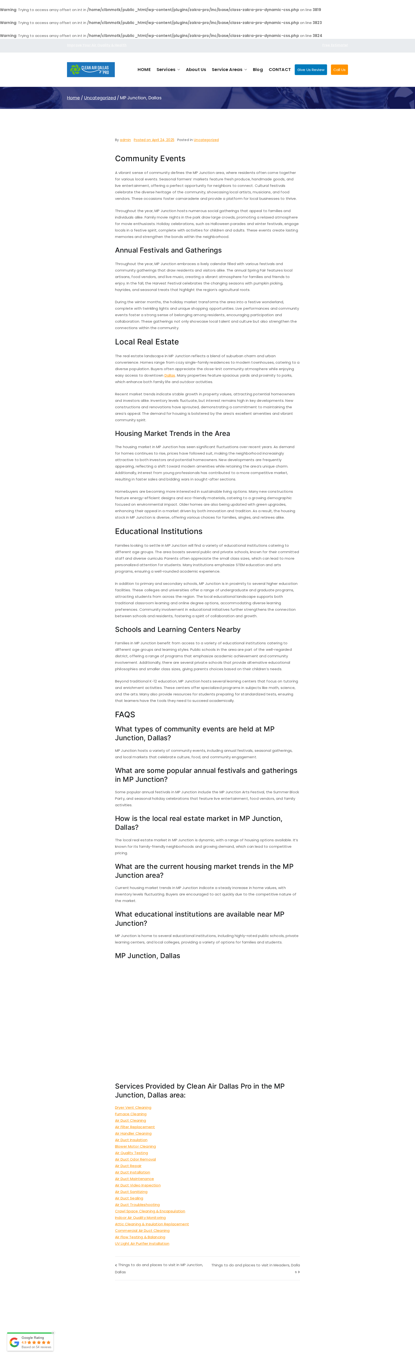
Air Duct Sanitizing (131, 1191)
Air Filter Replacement (135, 1126)
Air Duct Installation (132, 1172)
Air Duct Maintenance (134, 1178)
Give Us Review (310, 69)
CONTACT (280, 69)
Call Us (339, 69)
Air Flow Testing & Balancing (140, 1236)
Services (166, 69)
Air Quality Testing (131, 1152)
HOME (144, 69)
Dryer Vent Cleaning (133, 1107)
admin (125, 139)
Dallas (170, 375)
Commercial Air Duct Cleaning (142, 1230)
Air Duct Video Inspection (138, 1185)
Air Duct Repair (128, 1165)
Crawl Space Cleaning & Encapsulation (150, 1211)
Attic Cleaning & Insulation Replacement (152, 1224)
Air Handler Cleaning (133, 1133)
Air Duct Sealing (129, 1198)
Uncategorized (206, 139)
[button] (177, 69)
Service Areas (227, 69)
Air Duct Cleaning (130, 1120)
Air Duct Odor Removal (135, 1159)
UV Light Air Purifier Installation (142, 1243)
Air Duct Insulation (131, 1139)
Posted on (154, 139)
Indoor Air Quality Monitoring (140, 1217)
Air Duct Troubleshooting (137, 1204)
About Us (196, 69)
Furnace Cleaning (130, 1113)
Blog (258, 69)
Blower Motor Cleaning (135, 1146)
